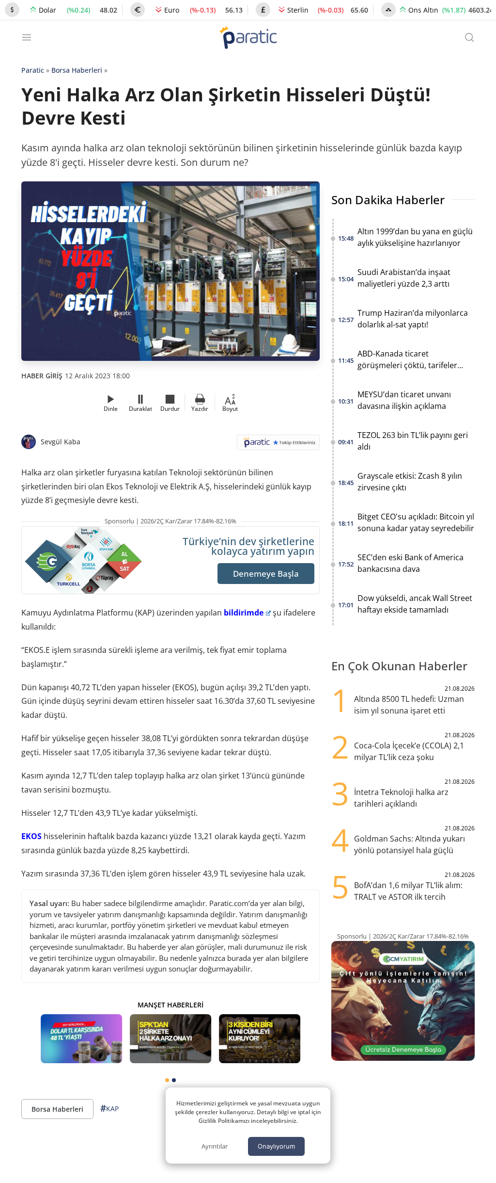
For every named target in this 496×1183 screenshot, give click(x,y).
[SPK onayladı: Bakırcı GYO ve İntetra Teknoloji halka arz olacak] (170, 1038)
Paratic (32, 70)
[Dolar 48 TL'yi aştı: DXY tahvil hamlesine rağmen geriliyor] (81, 1038)
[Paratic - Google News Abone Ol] (278, 445)
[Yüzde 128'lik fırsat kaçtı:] (259, 1038)
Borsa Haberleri (76, 70)
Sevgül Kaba (60, 441)
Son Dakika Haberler (388, 200)
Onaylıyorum (276, 1146)
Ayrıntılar (215, 1146)
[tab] (167, 1080)
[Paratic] (248, 38)
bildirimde (244, 612)
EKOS (31, 836)
